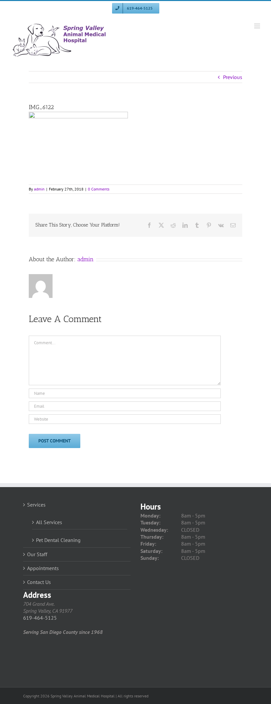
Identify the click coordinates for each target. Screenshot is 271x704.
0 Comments (98, 188)
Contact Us (39, 582)
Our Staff (37, 554)
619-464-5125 (40, 617)
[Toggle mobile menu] (257, 25)
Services (36, 504)
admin (39, 188)
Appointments (43, 568)
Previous (232, 77)
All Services (49, 522)
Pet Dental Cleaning (58, 540)
